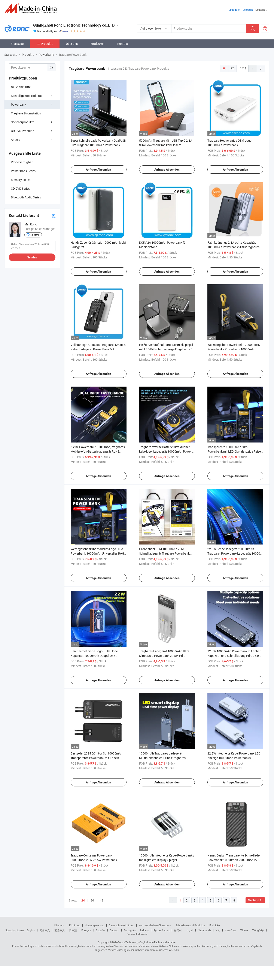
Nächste (253, 900)
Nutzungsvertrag (94, 925)
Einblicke (214, 925)
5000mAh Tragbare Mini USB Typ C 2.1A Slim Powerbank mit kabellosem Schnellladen (165, 145)
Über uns (72, 44)
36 (92, 900)
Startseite (17, 44)
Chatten (35, 235)
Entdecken (97, 44)
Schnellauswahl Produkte (190, 925)
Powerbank (18, 104)
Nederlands (204, 930)
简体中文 (45, 930)
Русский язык (161, 930)
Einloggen (234, 9)
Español (100, 930)
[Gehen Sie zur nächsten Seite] (261, 68)
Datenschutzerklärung (121, 925)
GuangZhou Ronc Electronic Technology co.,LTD (74, 25)
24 (83, 900)
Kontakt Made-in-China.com (155, 925)
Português (130, 930)
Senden (32, 257)
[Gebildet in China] (31, 8)
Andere (15, 140)
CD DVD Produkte (22, 131)
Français (86, 930)
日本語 (73, 930)
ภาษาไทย (230, 930)
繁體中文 (59, 930)
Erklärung (74, 925)
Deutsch (114, 930)
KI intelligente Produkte (26, 96)
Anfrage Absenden (98, 169)
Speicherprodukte (22, 122)
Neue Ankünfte (21, 87)
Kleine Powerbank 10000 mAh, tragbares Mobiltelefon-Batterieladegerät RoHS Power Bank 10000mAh (98, 451)
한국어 (178, 930)
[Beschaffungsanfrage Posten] (265, 28)
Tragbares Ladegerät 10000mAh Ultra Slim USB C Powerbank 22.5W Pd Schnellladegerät (164, 655)
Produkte (47, 44)
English (31, 930)
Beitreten (248, 9)
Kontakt (122, 44)
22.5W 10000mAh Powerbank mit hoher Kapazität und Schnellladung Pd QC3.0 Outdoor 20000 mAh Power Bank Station (234, 655)
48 (101, 900)
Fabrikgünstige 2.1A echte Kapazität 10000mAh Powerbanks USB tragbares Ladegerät (233, 247)
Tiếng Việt (258, 930)
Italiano (144, 930)
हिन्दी (218, 930)
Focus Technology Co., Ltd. (133, 942)
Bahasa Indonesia (137, 934)
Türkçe (244, 930)
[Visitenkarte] (53, 216)
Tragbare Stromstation (26, 113)
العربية (189, 930)
